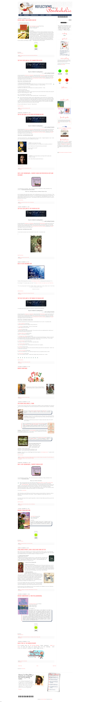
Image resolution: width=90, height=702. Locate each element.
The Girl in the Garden (22, 350)
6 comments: (19, 544)
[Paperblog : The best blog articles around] (64, 127)
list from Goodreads (32, 430)
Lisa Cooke (28, 543)
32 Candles (20, 346)
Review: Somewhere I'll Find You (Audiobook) (30, 596)
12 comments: (20, 56)
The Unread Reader (35, 645)
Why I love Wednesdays (31, 202)
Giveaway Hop (32, 293)
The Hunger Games (50, 482)
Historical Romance (24, 543)
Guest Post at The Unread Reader (27, 643)
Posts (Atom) (23, 668)
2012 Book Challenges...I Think (26, 403)
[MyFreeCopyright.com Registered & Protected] (64, 152)
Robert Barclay (32, 55)
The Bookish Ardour (32, 438)
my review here (24, 490)
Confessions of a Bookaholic (29, 75)
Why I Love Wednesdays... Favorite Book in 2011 (30, 464)
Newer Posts (20, 665)
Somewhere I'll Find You (32, 603)
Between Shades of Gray (22, 333)
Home (37, 665)
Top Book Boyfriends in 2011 (27, 168)
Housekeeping (26, 589)
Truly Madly (20, 326)
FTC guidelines (66, 141)
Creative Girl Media (43, 699)
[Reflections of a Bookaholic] (36, 186)
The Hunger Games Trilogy (23, 336)
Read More (20, 689)
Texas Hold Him (33, 516)
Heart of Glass (21, 353)
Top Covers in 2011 (26, 257)
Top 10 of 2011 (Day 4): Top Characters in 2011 (30, 60)
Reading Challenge (30, 589)
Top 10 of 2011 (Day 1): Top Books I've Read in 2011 (31, 298)
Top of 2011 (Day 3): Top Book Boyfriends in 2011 (31, 114)
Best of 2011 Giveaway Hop (25, 264)
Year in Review (35, 589)
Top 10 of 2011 (22, 108)
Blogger (51, 699)
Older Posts (54, 665)
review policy (63, 64)
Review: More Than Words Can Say (27, 20)
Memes (26, 202)
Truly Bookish (35, 424)
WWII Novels (35, 55)
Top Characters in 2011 (27, 108)
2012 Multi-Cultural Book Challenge (38, 423)
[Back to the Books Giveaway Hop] (61, 107)
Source (22, 152)
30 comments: (20, 590)
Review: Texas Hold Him (24, 510)
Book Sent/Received (22, 202)
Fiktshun (52, 78)
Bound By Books (42, 75)
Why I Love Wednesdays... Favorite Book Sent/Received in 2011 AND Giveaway (35, 174)
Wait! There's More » (20, 53)
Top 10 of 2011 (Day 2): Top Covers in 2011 (29, 208)
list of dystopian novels (44, 452)
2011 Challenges (22, 589)
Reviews (29, 55)
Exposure (20, 329)
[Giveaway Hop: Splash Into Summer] (67, 107)
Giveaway (28, 293)
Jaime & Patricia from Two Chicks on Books (38, 78)
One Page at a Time (27, 424)
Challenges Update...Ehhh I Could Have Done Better (32, 550)
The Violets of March (22, 343)
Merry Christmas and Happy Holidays (25, 397)
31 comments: (20, 258)
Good (26, 55)
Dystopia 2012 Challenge (42, 437)
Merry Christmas (22, 368)
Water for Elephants (22, 323)
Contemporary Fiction (23, 55)
